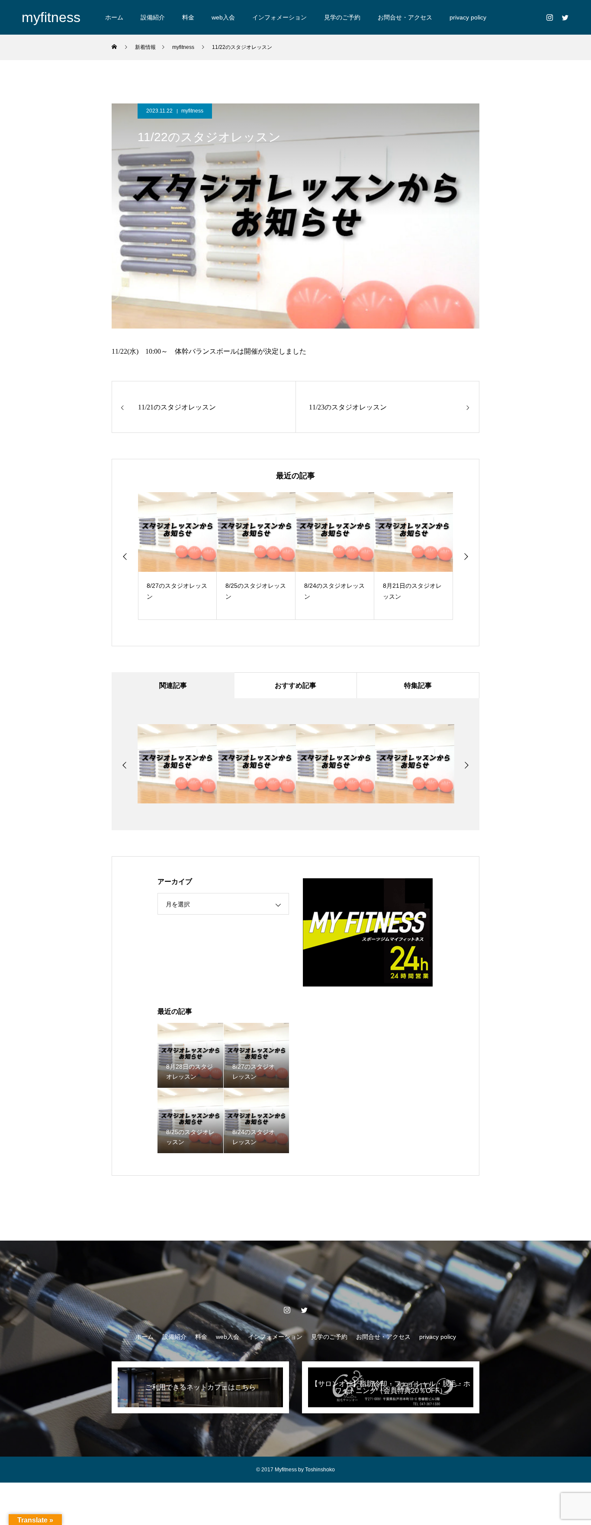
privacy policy (468, 17)
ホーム (114, 17)
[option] (177, 556)
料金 (188, 17)
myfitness (192, 111)
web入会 (223, 17)
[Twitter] (565, 17)
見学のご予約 (342, 17)
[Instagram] (549, 17)
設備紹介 (153, 17)
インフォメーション (279, 17)
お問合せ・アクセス (405, 17)
